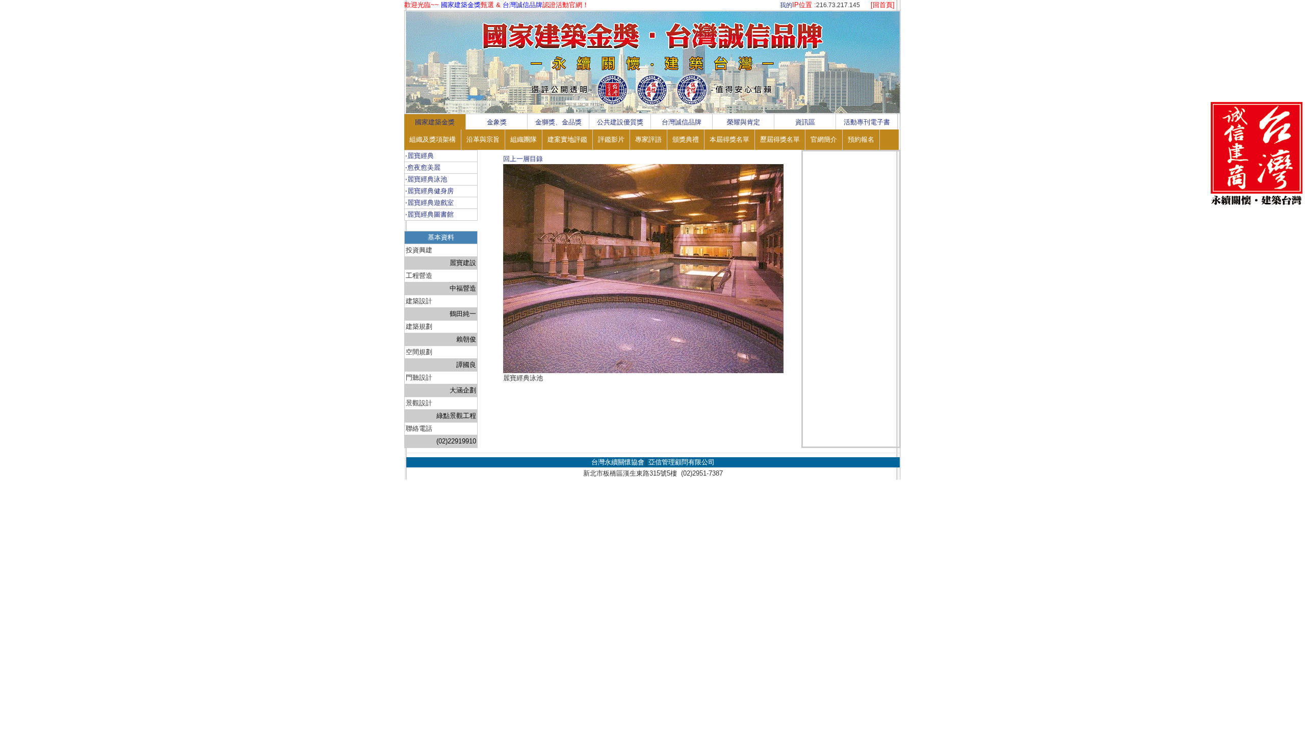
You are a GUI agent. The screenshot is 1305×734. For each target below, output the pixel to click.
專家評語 (648, 139)
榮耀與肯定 (743, 122)
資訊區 (805, 122)
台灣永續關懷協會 (617, 462)
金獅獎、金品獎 (558, 122)
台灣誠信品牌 (681, 122)
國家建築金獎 (435, 122)
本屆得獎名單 (729, 139)
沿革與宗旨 (483, 139)
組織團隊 (523, 139)
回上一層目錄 (523, 159)
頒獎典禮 (685, 139)
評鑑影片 (611, 139)
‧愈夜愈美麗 (422, 167)
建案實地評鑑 (567, 139)
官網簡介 (824, 139)
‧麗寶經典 (419, 156)
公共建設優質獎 (620, 122)
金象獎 (497, 122)
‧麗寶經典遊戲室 (429, 202)
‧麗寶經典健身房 (429, 191)
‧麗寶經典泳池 (426, 179)
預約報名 (861, 139)
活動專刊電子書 (867, 122)
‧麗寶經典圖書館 (429, 214)
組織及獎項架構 (432, 139)
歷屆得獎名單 (780, 139)
